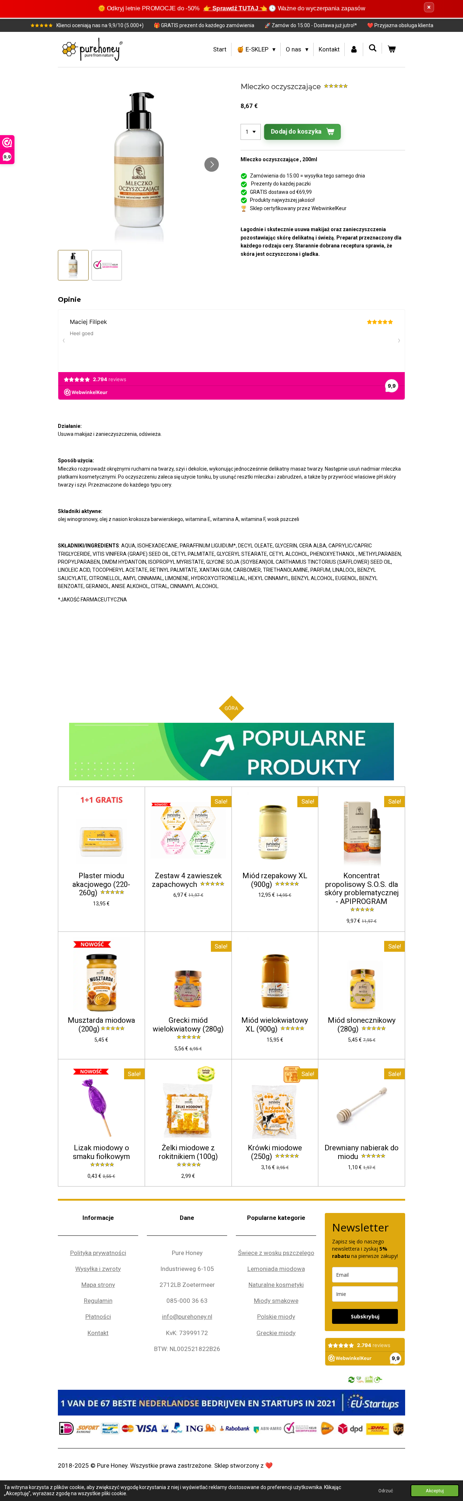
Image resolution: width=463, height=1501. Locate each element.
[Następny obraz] (211, 164)
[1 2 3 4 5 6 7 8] (251, 132)
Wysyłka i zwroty (98, 1268)
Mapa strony (98, 1284)
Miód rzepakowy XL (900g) (274, 880)
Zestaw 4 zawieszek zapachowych (186, 880)
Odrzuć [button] (385, 1490)
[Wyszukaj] (372, 48)
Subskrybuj (365, 1316)
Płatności (98, 1316)
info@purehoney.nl (187, 1316)
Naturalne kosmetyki (276, 1284)
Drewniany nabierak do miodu (361, 1152)
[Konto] (354, 49)
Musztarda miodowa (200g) (101, 1024)
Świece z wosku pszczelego (276, 1252)
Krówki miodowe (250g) (275, 1152)
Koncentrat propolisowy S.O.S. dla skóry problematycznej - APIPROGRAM (361, 889)
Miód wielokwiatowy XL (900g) (274, 1024)
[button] (73, 265)
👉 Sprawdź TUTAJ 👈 (235, 8)
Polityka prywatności (98, 1252)
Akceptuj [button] (435, 1490)
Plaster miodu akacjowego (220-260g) (101, 884)
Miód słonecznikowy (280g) (362, 1024)
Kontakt (98, 1333)
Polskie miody (276, 1316)
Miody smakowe (276, 1300)
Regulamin (98, 1300)
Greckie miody (276, 1333)
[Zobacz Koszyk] (391, 49)
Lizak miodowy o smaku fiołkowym (101, 1152)
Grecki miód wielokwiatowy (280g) (188, 1024)
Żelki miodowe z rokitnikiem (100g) (188, 1152)
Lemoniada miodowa (276, 1268)
